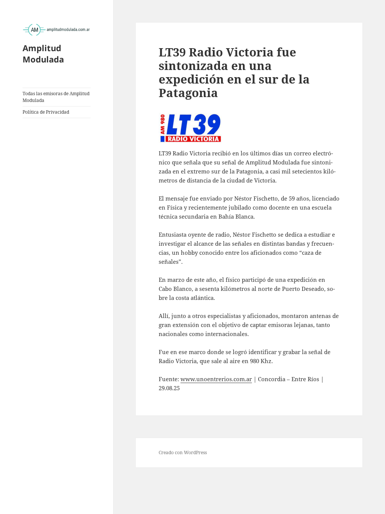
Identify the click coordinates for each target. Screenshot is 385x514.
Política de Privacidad (46, 112)
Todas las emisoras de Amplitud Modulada (56, 96)
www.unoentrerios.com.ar (216, 379)
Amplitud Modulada (43, 53)
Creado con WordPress (183, 452)
